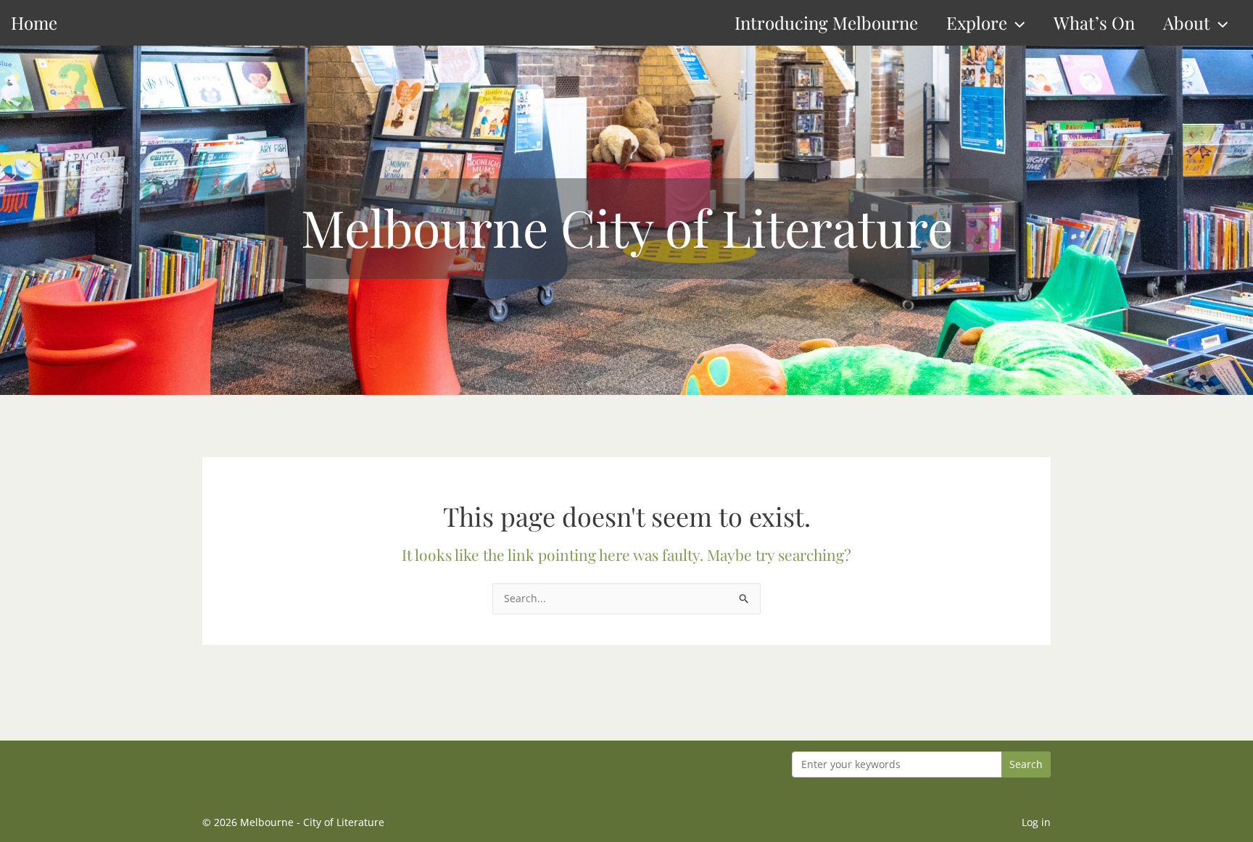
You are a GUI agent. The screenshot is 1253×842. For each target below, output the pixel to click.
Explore (976, 22)
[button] (1016, 23)
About (1186, 22)
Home (34, 22)
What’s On (1094, 22)
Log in (1036, 822)
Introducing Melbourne (826, 22)
